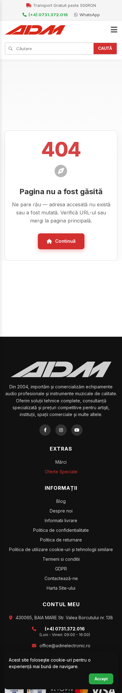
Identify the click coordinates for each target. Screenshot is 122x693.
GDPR (61, 568)
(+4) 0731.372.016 (48, 14)
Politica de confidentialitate (61, 530)
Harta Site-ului (61, 588)
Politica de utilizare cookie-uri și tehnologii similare (61, 549)
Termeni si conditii (61, 559)
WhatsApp (89, 14)
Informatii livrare (61, 520)
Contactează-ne (61, 578)
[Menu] (114, 30)
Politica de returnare (61, 539)
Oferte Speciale (61, 471)
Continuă (65, 241)
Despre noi (61, 510)
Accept (101, 679)
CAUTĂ (105, 48)
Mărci (61, 462)
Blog (61, 501)
